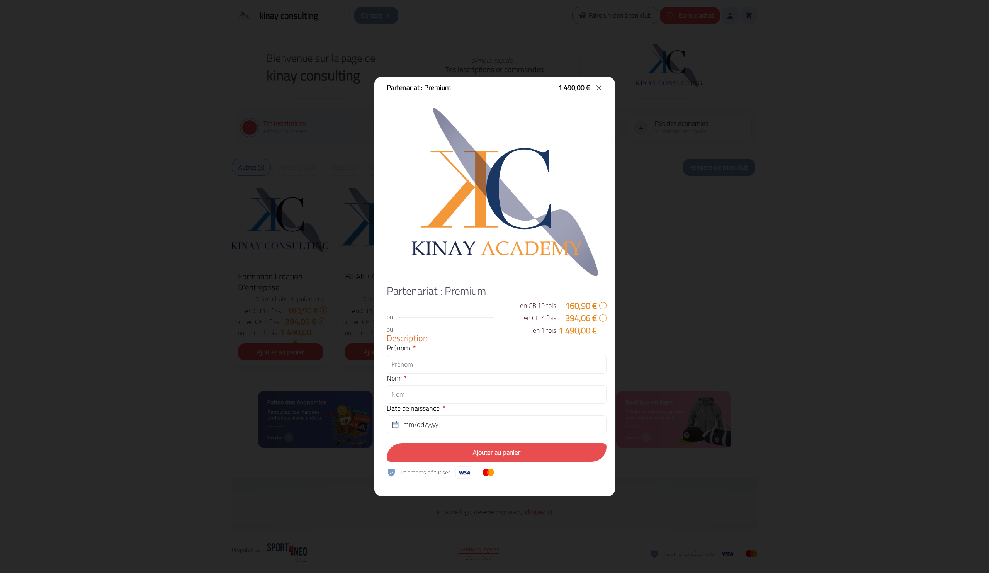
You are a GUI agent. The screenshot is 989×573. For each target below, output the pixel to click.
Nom (394, 378)
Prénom (398, 348)
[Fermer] (599, 88)
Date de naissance (413, 408)
